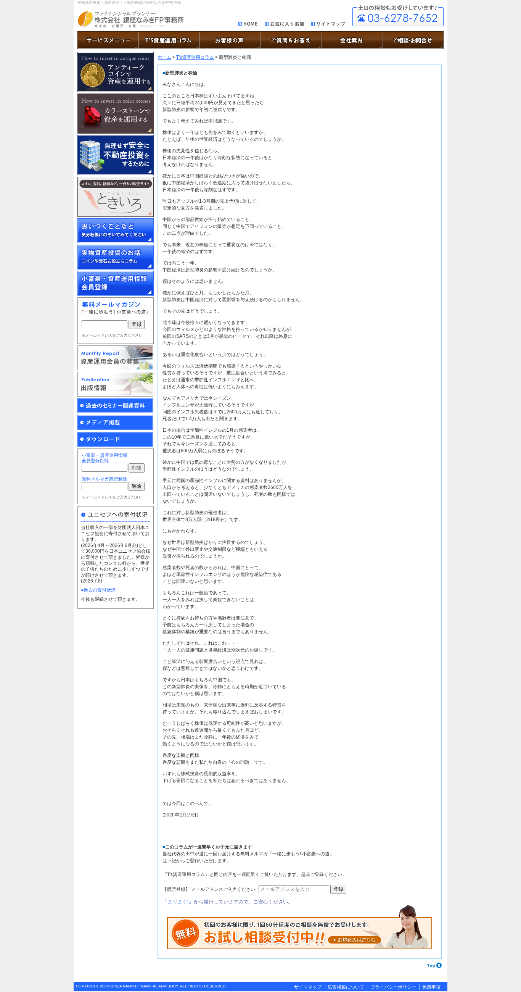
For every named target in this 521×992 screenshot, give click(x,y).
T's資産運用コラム (195, 57)
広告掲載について (346, 987)
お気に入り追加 (284, 25)
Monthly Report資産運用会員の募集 (115, 357)
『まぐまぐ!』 (178, 902)
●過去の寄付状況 (98, 590)
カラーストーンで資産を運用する (115, 114)
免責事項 (431, 987)
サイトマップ (328, 25)
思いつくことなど (115, 230)
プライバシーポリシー (393, 987)
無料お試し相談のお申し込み (299, 927)
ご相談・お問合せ (398, 15)
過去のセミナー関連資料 (115, 405)
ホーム (164, 57)
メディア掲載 (115, 422)
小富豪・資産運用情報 (115, 283)
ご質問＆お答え (291, 40)
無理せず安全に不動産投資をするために (115, 155)
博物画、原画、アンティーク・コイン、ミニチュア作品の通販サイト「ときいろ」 (115, 197)
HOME (248, 24)
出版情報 (115, 384)
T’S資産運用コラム (168, 40)
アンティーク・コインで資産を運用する (115, 72)
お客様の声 (229, 40)
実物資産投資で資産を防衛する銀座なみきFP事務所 (130, 19)
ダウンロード (115, 439)
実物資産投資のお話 (115, 257)
